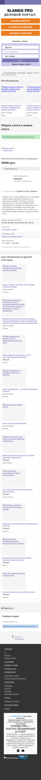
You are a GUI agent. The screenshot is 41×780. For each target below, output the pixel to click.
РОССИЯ (7, 689)
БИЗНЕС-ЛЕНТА (10, 658)
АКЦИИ (7, 709)
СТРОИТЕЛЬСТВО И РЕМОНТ (15, 678)
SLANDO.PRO (16, 716)
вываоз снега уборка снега (12, 236)
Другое (29, 73)
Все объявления (10, 73)
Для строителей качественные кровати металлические (17, 490)
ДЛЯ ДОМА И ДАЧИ (11, 676)
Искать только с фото (21, 64)
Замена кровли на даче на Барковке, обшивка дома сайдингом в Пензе (11, 107)
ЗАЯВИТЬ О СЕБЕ (11, 665)
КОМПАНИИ (9, 682)
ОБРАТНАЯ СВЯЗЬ (11, 705)
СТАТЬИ (7, 698)
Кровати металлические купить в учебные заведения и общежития (18, 456)
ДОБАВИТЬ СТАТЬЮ (11, 701)
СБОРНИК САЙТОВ (11, 694)
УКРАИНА (7, 691)
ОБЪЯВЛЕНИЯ (10, 672)
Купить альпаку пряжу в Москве (14, 423)
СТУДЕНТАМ (9, 662)
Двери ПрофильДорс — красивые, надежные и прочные (20, 390)
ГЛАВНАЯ (8, 649)
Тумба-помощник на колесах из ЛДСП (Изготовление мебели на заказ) (16, 356)
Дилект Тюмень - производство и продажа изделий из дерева (18, 285)
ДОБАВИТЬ (8, 686)
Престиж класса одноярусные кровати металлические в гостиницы (16, 559)
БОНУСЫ (7, 655)
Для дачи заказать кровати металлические (18, 592)
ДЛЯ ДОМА (21, 73)
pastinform (18, 179)
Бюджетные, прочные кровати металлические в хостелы (20, 525)
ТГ (5, 653)
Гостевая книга (10, 668)
